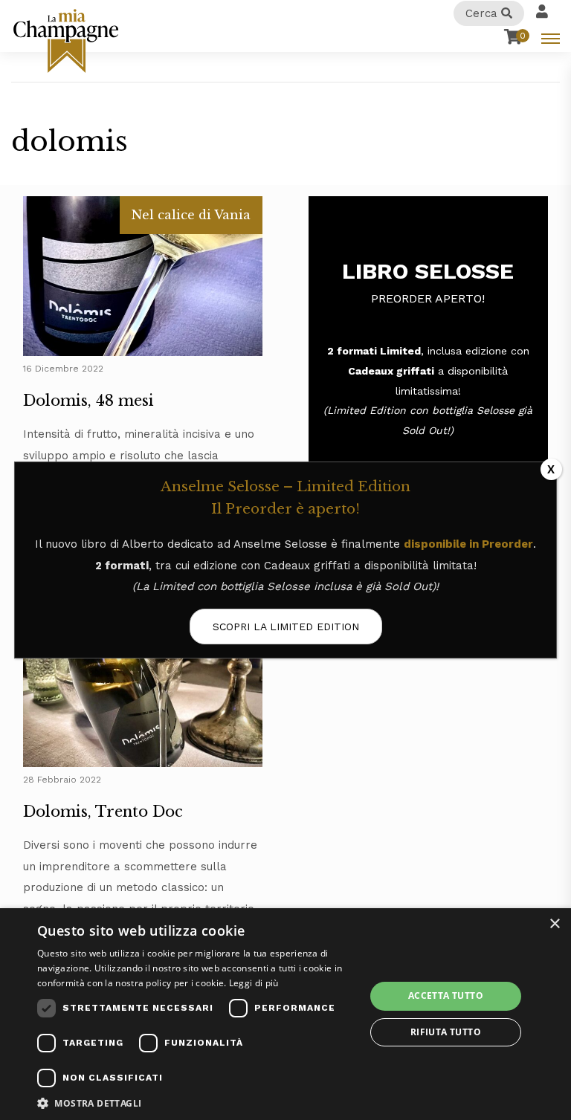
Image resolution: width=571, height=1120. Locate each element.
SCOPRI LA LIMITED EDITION (286, 626)
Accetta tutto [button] (445, 995)
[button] (196, 1102)
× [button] (554, 924)
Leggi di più (254, 983)
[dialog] (285, 1014)
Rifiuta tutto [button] (445, 1032)
